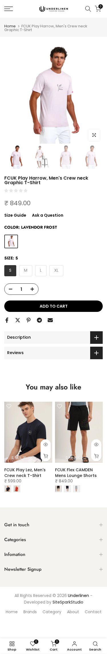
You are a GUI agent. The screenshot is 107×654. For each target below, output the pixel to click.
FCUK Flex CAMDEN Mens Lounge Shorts (76, 472)
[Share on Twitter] (17, 320)
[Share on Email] (50, 320)
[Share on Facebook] (6, 320)
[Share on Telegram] (39, 320)
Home (10, 26)
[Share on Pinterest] (28, 320)
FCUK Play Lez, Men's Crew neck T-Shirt (25, 472)
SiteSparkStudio (68, 602)
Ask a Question (47, 215)
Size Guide (15, 215)
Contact (93, 612)
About (73, 612)
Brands (30, 612)
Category (52, 612)
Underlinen (78, 595)
